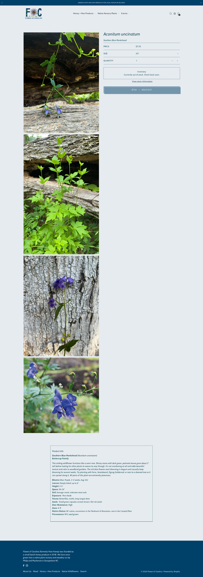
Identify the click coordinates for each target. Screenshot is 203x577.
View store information (142, 81)
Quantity (108, 60)
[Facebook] (23, 565)
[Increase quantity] (177, 60)
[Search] (171, 13)
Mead (35, 571)
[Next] (200, 2)
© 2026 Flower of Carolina (151, 571)
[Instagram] (27, 565)
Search (83, 571)
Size (106, 53)
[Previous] (2, 2)
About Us (27, 571)
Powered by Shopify (172, 571)
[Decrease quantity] (172, 60)
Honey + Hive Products (50, 571)
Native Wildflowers (70, 571)
